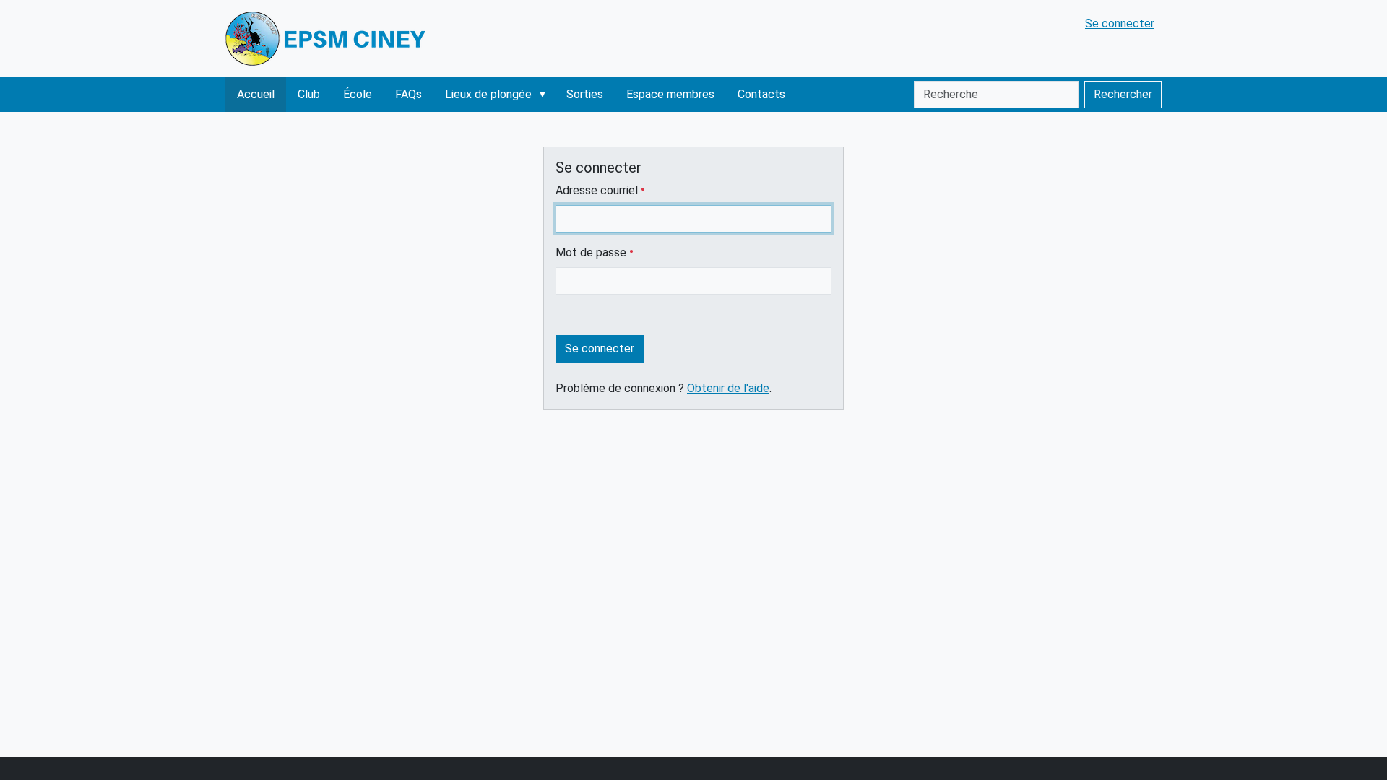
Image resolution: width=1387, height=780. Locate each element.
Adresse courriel (598, 190)
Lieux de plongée (488, 94)
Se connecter (1119, 23)
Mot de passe (592, 252)
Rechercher (1123, 94)
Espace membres (670, 94)
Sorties (584, 94)
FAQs (408, 94)
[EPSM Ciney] (328, 39)
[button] (545, 94)
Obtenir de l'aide (728, 388)
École (357, 94)
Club (309, 94)
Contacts (761, 94)
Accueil (256, 94)
